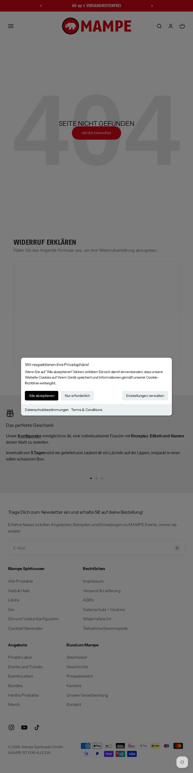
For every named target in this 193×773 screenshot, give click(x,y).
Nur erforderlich (77, 395)
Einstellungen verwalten (145, 395)
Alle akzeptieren (41, 395)
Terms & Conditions (86, 409)
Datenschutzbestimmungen (47, 409)
